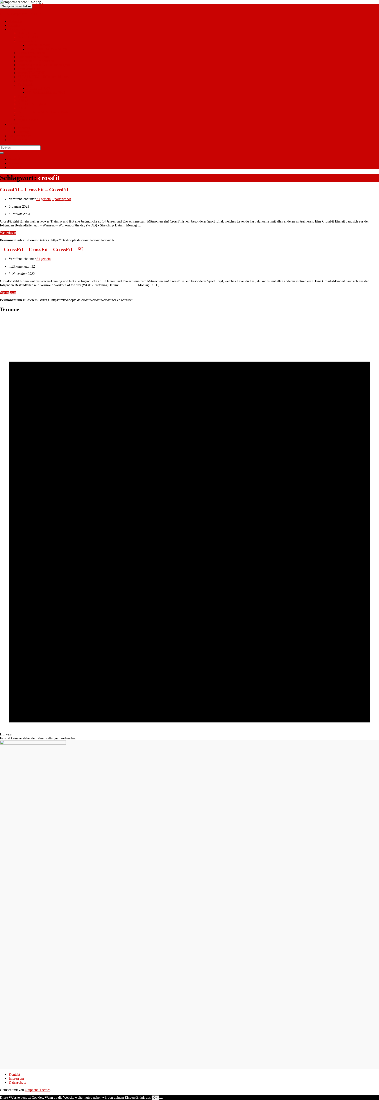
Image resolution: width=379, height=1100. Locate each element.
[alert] (189, 528)
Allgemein (43, 199)
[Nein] (161, 1098)
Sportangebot (18, 29)
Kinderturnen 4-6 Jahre (34, 57)
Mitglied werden (20, 136)
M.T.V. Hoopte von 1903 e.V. (20, 14)
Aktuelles (15, 21)
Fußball (23, 100)
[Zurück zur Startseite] (42, 2)
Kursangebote (27, 41)
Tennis (22, 96)
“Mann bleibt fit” (29, 37)
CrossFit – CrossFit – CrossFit (34, 189)
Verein (13, 124)
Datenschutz (17, 167)
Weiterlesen (8, 233)
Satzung (23, 132)
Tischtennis (25, 84)
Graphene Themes (37, 1090)
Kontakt (14, 159)
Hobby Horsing (28, 33)
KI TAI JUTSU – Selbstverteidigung (43, 76)
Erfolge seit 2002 (38, 88)
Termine (14, 25)
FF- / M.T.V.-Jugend (32, 104)
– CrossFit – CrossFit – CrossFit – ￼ (41, 249)
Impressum (16, 163)
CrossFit (23, 116)
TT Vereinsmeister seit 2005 (45, 92)
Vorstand (24, 128)
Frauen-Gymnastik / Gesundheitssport (44, 65)
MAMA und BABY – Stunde (47, 49)
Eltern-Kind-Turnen (31, 53)
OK (155, 1097)
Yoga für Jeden (28, 120)
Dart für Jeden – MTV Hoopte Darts (43, 112)
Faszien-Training (38, 45)
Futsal (22, 108)
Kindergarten (18, 140)
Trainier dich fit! (29, 69)
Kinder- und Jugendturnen (36, 61)
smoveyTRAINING (32, 73)
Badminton (25, 80)
